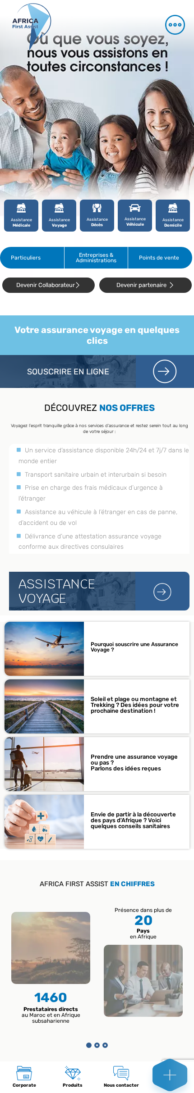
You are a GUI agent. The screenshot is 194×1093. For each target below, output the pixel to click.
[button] (89, 1045)
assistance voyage (56, 590)
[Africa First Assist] (43, 26)
